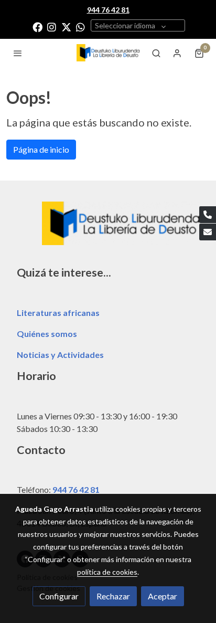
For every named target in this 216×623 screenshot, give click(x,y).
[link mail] (207, 232)
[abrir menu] (17, 53)
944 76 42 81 (76, 489)
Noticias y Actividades (60, 355)
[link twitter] (66, 26)
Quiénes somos (47, 334)
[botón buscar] (156, 53)
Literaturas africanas (58, 313)
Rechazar (113, 596)
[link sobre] (108, 230)
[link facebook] (37, 26)
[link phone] (207, 214)
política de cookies (107, 571)
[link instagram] (51, 26)
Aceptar (162, 596)
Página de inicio (41, 149)
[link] (108, 52)
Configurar (59, 596)
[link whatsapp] (80, 26)
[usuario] (177, 53)
